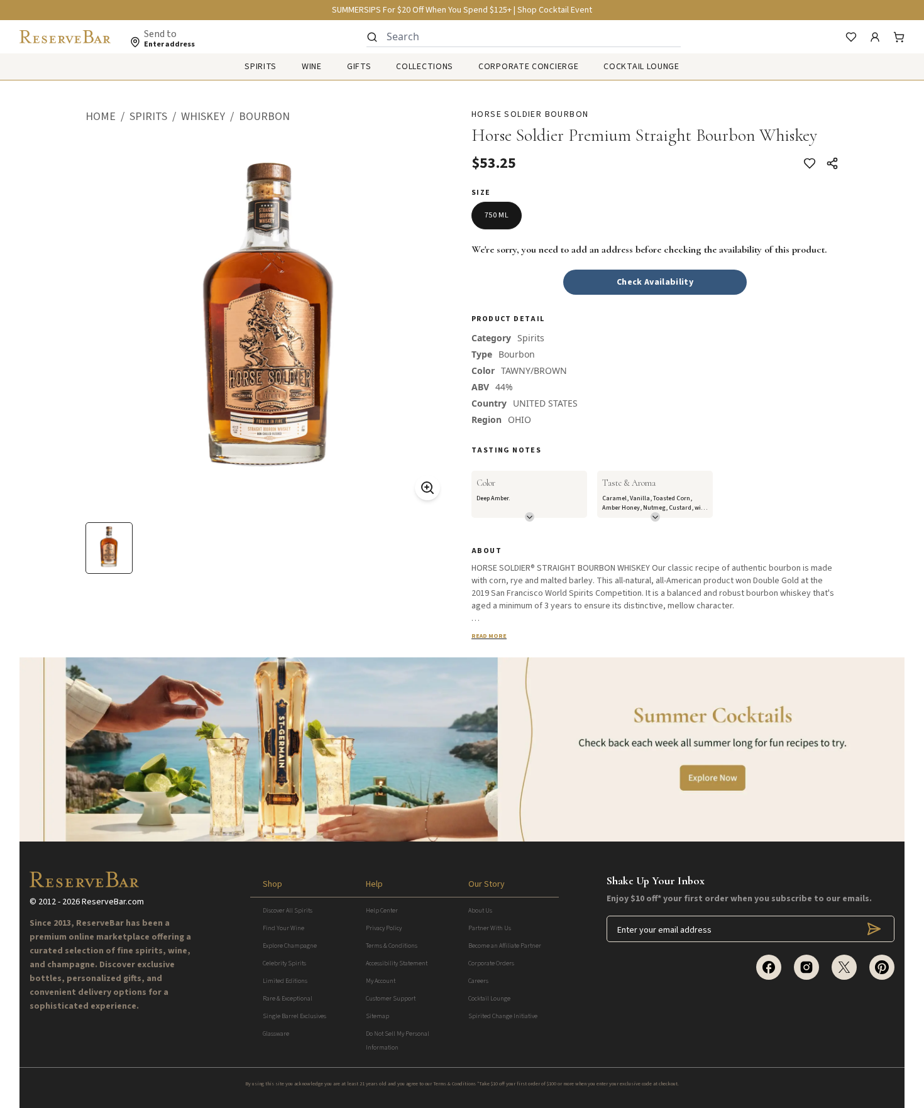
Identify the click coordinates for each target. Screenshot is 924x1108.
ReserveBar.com (113, 902)
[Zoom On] (427, 487)
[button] (107, 117)
